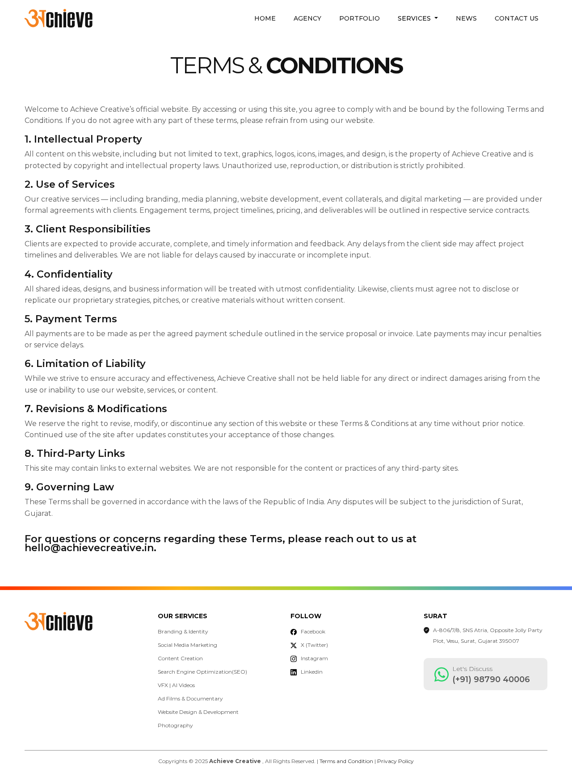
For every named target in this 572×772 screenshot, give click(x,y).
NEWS (466, 18)
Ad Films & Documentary (190, 698)
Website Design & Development (198, 712)
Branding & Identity (183, 631)
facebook (313, 631)
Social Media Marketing (187, 644)
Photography (175, 725)
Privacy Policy (395, 761)
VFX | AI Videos (176, 685)
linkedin (312, 671)
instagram (314, 658)
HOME (265, 18)
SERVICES (415, 18)
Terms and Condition (346, 761)
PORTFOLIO (359, 18)
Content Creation (180, 658)
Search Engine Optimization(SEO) (202, 671)
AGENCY (307, 18)
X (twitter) (314, 644)
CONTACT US (516, 18)
